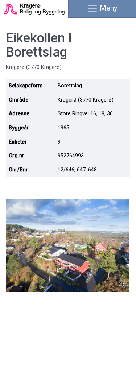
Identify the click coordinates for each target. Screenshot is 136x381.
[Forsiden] (34, 8)
